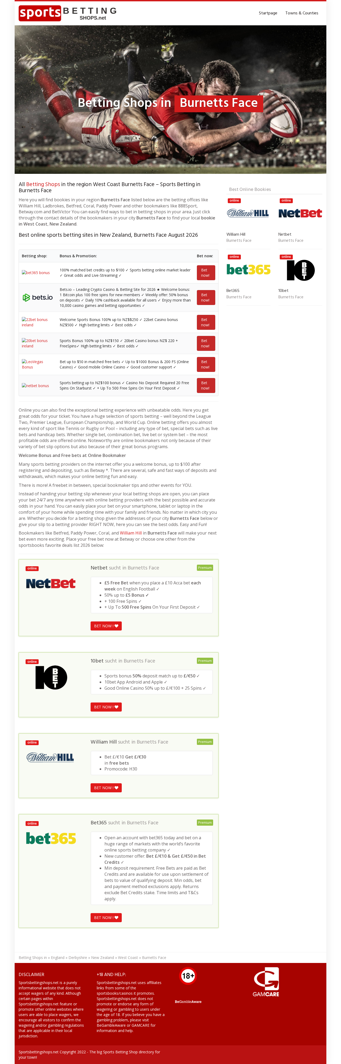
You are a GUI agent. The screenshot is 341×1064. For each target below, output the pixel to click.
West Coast (128, 957)
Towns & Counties (301, 13)
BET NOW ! (104, 625)
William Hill (131, 533)
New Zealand (102, 957)
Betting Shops (43, 184)
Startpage (268, 13)
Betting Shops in (33, 957)
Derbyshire (77, 957)
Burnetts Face (143, 568)
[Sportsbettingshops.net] (69, 13)
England (57, 957)
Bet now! (205, 272)
